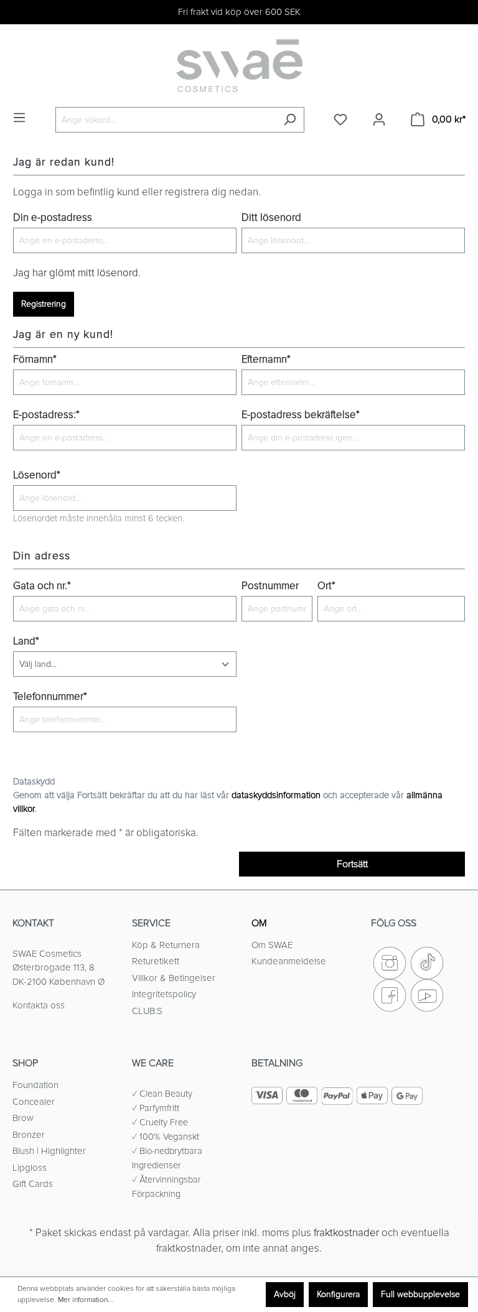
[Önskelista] (340, 120)
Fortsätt (352, 864)
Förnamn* (35, 359)
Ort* (326, 586)
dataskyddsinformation (276, 795)
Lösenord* (36, 475)
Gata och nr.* (42, 586)
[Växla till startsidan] (239, 65)
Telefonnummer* (50, 697)
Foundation (35, 1085)
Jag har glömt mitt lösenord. (77, 273)
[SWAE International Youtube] (427, 994)
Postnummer (270, 586)
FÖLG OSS (393, 923)
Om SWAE (272, 945)
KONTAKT (33, 923)
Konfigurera (338, 1294)
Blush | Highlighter (49, 1150)
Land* (26, 641)
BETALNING (276, 1063)
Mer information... (85, 1300)
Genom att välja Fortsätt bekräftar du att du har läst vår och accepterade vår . (228, 801)
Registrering (43, 304)
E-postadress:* (46, 415)
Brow (23, 1118)
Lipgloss (29, 1167)
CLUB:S (147, 1011)
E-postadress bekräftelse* (300, 415)
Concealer (33, 1101)
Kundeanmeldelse (288, 961)
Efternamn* (266, 359)
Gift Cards (32, 1183)
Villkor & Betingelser (173, 978)
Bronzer (28, 1134)
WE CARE (153, 1063)
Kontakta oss (38, 1005)
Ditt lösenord (271, 218)
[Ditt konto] (379, 120)
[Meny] (19, 118)
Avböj (285, 1294)
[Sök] (289, 120)
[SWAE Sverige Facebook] (389, 994)
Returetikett (155, 961)
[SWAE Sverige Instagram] (389, 961)
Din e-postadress (52, 218)
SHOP (25, 1063)
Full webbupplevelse (420, 1294)
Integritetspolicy (164, 994)
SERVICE (151, 923)
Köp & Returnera (166, 945)
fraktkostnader (346, 1233)
